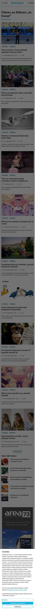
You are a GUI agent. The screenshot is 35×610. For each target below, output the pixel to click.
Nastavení (4, 599)
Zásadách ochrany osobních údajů (17, 590)
